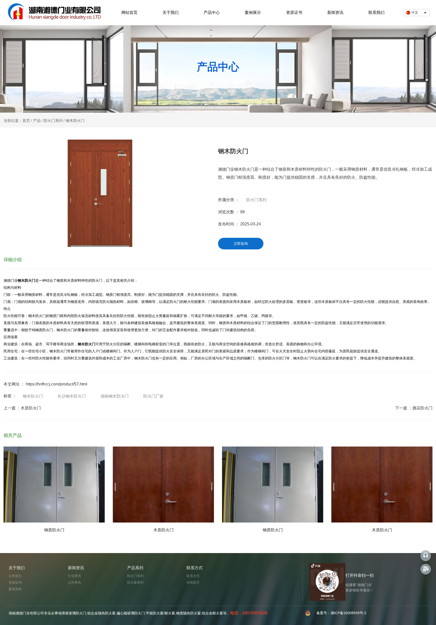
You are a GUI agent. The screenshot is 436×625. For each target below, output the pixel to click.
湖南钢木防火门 (114, 396)
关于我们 (170, 12)
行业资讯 (74, 576)
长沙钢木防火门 (72, 396)
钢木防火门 (33, 396)
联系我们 (376, 12)
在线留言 (193, 582)
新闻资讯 (335, 12)
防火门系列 (53, 120)
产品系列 (135, 568)
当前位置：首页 (17, 120)
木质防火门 (31, 408)
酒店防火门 (422, 408)
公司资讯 (74, 582)
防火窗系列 (135, 582)
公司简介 (15, 576)
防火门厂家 (153, 396)
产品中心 (212, 12)
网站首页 (129, 12)
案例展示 (253, 12)
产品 (37, 120)
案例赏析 (15, 589)
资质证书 (294, 12)
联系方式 (194, 568)
